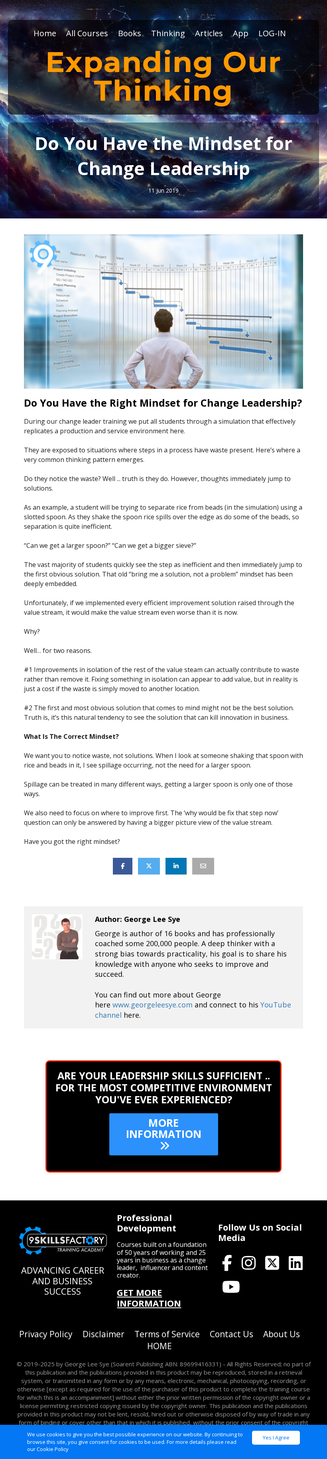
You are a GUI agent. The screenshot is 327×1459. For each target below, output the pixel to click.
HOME (159, 1346)
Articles (209, 33)
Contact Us (231, 1334)
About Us (281, 1334)
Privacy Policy (46, 1334)
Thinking (168, 33)
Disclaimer (103, 1334)
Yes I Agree (276, 1437)
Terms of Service (167, 1334)
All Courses (87, 33)
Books (129, 33)
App (240, 33)
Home (44, 33)
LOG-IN (272, 33)
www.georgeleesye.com (152, 1004)
